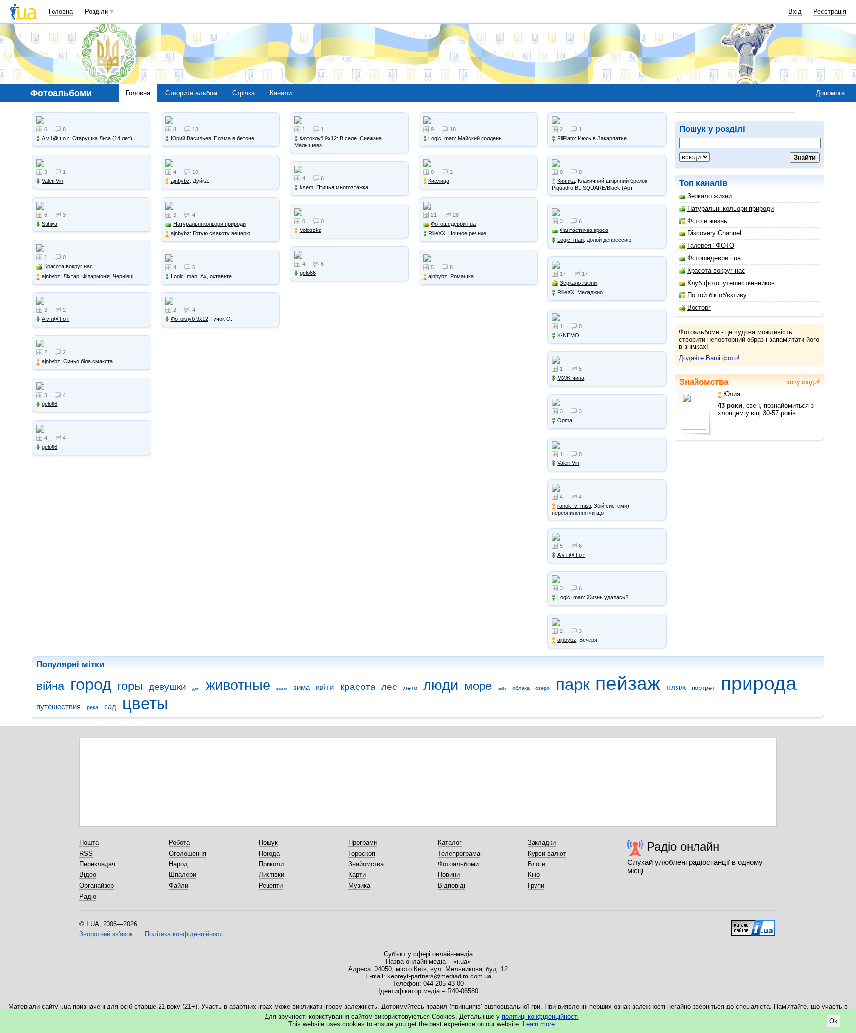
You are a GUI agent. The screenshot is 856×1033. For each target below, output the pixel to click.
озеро (542, 688)
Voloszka (310, 230)
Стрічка (243, 93)
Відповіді (451, 885)
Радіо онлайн (683, 846)
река (92, 707)
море (478, 686)
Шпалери (182, 874)
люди (440, 685)
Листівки (271, 874)
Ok (833, 1021)
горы (130, 686)
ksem (306, 187)
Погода (269, 853)
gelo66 (49, 404)
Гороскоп (361, 853)
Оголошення (187, 853)
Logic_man (184, 276)
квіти (325, 687)
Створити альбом (191, 93)
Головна (61, 11)
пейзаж (627, 683)
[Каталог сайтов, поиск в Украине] (753, 924)
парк (572, 684)
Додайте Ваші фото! (709, 358)
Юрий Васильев (191, 138)
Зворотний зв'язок (106, 934)
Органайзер (96, 885)
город (90, 684)
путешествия (58, 706)
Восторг (699, 307)
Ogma (564, 420)
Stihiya (49, 224)
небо (502, 689)
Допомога (830, 93)
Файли (178, 885)
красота (357, 687)
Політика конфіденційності (184, 934)
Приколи (271, 864)
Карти (357, 874)
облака (521, 688)
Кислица (438, 181)
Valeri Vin (52, 181)
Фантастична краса (584, 230)
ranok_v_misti (574, 506)
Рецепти (271, 885)
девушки (167, 687)
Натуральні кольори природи (730, 208)
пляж (676, 687)
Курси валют (547, 853)
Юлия (731, 394)
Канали (281, 93)
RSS (86, 853)
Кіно (534, 874)
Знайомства (703, 382)
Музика (359, 885)
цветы (145, 703)
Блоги (536, 864)
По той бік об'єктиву (717, 295)
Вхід (795, 11)
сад (110, 706)
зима (301, 687)
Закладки (542, 842)
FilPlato (566, 138)
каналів (711, 183)
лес (389, 687)
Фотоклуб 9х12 (189, 319)
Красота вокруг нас (716, 270)
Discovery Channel (714, 233)
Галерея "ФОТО (710, 245)
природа (759, 683)
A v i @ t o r (55, 138)
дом (196, 689)
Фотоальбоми (458, 864)
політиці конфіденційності (540, 1016)
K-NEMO (568, 335)
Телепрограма (459, 853)
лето (410, 687)
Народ (178, 864)
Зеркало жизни (709, 196)
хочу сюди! (803, 382)
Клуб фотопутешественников (731, 283)
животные (238, 685)
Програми (362, 842)
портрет (703, 687)
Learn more (539, 1024)
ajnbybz (51, 276)
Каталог (450, 842)
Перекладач (97, 864)
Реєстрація (829, 11)
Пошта (89, 842)
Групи (536, 885)
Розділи (96, 11)
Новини (449, 874)
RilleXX (436, 233)
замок (281, 689)
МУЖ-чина (570, 378)
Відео (87, 874)
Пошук (268, 842)
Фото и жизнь (707, 221)
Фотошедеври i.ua (714, 258)
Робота (179, 842)
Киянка (566, 181)
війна (50, 686)
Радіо (87, 896)
